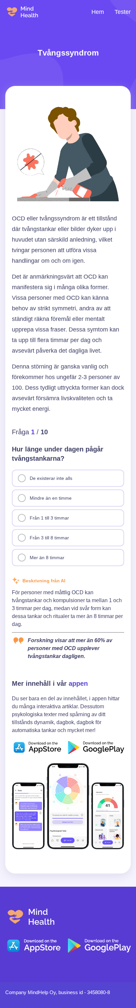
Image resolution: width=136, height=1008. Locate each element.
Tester (123, 12)
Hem (97, 12)
